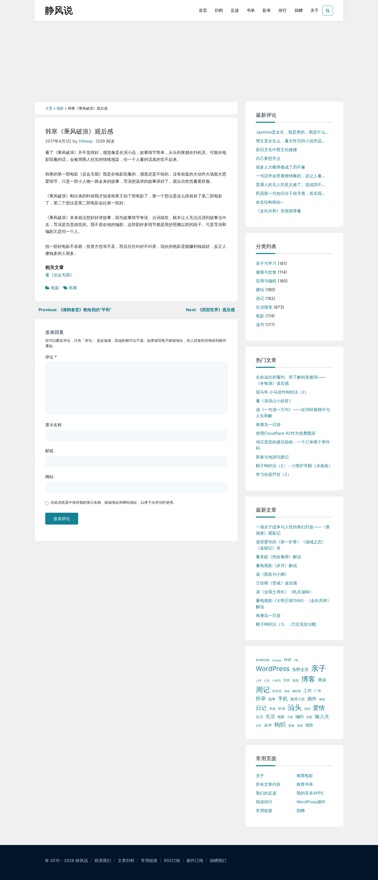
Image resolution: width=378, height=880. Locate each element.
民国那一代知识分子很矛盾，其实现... (290, 193)
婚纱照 (296, 691)
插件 (312, 698)
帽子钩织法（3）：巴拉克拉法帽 (286, 624)
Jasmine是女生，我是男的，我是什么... (292, 132)
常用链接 (264, 810)
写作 (286, 680)
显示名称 (53, 424)
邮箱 (49, 450)
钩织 (280, 724)
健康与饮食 (266, 272)
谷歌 (309, 717)
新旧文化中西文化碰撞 (276, 149)
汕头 (295, 707)
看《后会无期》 (59, 274)
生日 (259, 717)
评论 (51, 357)
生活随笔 (264, 307)
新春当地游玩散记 (272, 456)
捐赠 (298, 10)
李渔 (272, 709)
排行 (282, 10)
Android (262, 660)
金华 (268, 725)
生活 (270, 716)
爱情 (319, 707)
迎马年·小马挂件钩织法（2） (282, 392)
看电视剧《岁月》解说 (276, 565)
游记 (260, 298)
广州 (317, 691)
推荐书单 (304, 784)
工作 (307, 690)
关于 (314, 10)
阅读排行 (264, 801)
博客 (308, 679)
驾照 (309, 725)
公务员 (276, 680)
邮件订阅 (195, 860)
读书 (260, 324)
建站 (260, 289)
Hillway (86, 141)
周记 (263, 689)
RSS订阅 (172, 860)
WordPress (273, 669)
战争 (271, 699)
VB (296, 660)
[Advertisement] (189, 63)
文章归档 (126, 860)
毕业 (281, 709)
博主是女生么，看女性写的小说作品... (290, 140)
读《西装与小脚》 (272, 574)
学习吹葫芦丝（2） (273, 474)
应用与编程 (266, 280)
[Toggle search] (327, 10)
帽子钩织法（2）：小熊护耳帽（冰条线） (294, 465)
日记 (261, 708)
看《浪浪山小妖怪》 (274, 400)
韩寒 (73, 287)
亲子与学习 (266, 263)
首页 (203, 10)
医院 (296, 680)
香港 (300, 725)
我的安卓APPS (309, 793)
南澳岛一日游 (268, 424)
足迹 (235, 10)
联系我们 (103, 860)
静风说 (59, 10)
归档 (219, 10)
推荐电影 (304, 775)
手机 (283, 699)
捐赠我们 (218, 860)
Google (276, 660)
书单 (251, 10)
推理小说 (297, 699)
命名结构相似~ (269, 202)
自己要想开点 (268, 158)
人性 (259, 680)
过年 (259, 725)
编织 (299, 716)
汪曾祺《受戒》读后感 (276, 583)
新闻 (322, 699)
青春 (291, 725)
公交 (267, 680)
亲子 (318, 668)
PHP (287, 660)
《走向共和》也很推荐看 (278, 210)
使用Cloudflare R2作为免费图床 (286, 433)
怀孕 (261, 699)
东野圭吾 (300, 669)
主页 (48, 108)
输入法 (322, 716)
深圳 (307, 709)
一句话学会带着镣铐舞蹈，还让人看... (290, 175)
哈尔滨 (277, 691)
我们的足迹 (266, 793)
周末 (322, 680)
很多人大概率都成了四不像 (280, 167)
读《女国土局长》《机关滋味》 (284, 591)
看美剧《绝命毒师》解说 (278, 556)
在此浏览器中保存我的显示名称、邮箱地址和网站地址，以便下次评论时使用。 (114, 502)
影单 (267, 10)
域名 (287, 691)
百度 (290, 717)
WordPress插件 (311, 801)
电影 (60, 108)
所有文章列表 (268, 784)
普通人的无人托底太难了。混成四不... (290, 184)
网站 (49, 476)
